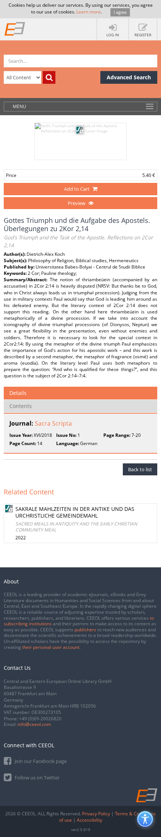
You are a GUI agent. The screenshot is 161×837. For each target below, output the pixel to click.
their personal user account (50, 647)
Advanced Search (129, 77)
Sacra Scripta (53, 423)
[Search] (49, 77)
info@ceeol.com (34, 724)
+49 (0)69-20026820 (40, 718)
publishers (85, 629)
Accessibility (89, 820)
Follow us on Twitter (36, 777)
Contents (20, 406)
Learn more (88, 12)
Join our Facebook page (40, 761)
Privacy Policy (96, 813)
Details (18, 392)
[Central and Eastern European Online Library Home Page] (15, 28)
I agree (120, 12)
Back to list (140, 469)
